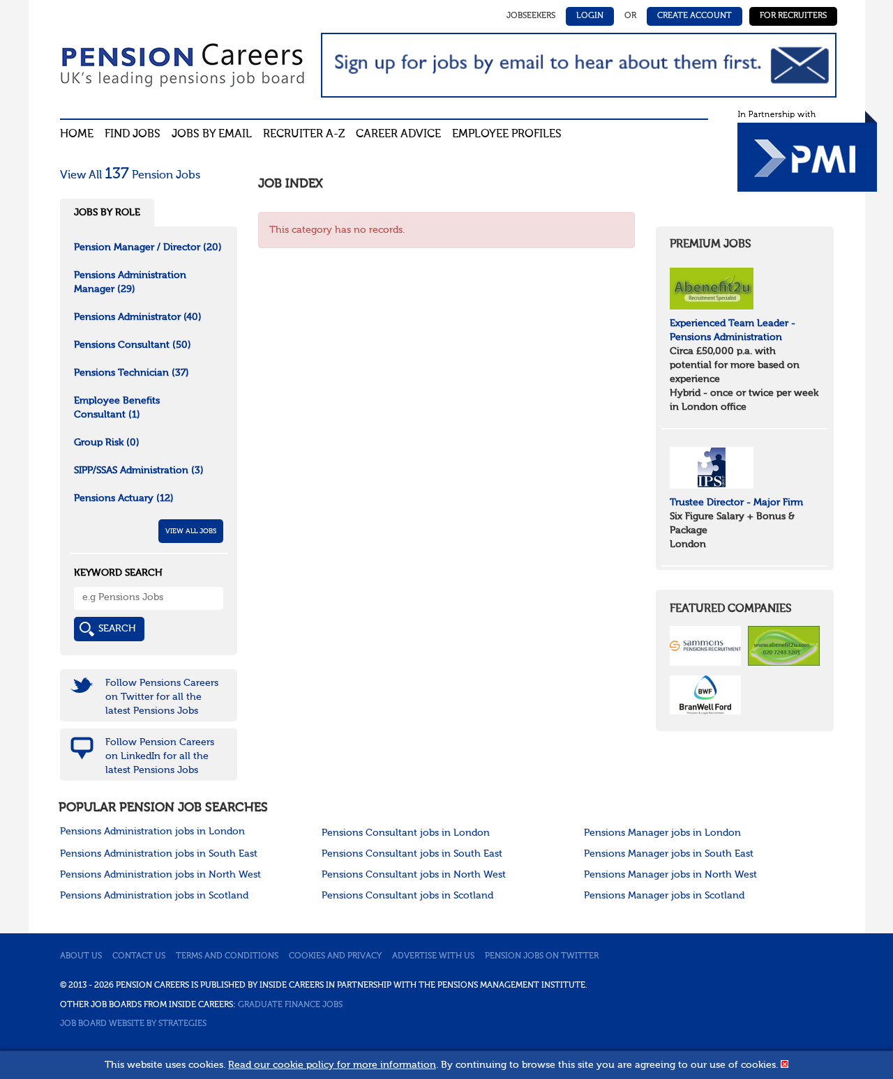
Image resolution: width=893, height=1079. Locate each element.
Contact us (138, 956)
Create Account (694, 16)
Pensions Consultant (132, 345)
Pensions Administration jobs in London (152, 831)
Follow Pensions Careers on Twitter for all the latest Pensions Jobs (161, 697)
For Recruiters (793, 16)
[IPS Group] (711, 467)
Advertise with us (433, 956)
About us (81, 956)
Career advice (398, 134)
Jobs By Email (212, 134)
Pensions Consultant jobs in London (406, 833)
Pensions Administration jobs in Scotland (154, 896)
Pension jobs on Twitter (542, 956)
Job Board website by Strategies (133, 1024)
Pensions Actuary (124, 498)
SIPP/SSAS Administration (139, 470)
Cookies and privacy (335, 956)
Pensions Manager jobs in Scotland (664, 896)
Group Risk (107, 442)
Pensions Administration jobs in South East (158, 854)
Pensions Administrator (138, 317)
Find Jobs (132, 134)
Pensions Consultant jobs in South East (412, 854)
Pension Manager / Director (148, 247)
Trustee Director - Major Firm (736, 502)
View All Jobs (190, 531)
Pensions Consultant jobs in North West (414, 875)
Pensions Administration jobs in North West (160, 875)
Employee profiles (507, 134)
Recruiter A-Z (304, 134)
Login (589, 16)
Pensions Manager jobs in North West (670, 875)
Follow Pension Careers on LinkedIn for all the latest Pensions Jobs (159, 756)
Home (76, 134)
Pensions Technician (131, 373)
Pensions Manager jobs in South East (668, 854)
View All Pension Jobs (130, 175)
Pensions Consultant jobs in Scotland (407, 896)
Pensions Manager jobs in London (662, 833)
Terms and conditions (227, 956)
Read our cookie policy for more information (332, 1065)
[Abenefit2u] (711, 288)
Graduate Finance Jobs (290, 1005)
